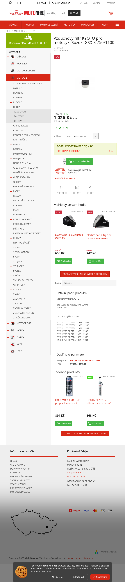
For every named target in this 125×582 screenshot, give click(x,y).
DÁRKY (20, 337)
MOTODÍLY (22, 77)
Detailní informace (63, 178)
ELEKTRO (17, 102)
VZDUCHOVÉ (20, 111)
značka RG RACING (23, 312)
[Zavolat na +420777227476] (13, 2)
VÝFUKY (17, 289)
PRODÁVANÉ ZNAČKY (21, 488)
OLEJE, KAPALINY (21, 177)
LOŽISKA (17, 149)
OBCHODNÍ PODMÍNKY (22, 476)
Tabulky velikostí (61, 3)
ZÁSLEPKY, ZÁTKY (22, 308)
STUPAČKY (18, 266)
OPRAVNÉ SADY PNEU (24, 186)
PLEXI (16, 209)
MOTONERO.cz (74, 464)
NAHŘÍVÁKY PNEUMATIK (25, 172)
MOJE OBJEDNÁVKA (20, 491)
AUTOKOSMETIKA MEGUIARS (28, 83)
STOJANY (17, 261)
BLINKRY (17, 97)
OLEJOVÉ (18, 120)
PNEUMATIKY (20, 214)
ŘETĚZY (17, 238)
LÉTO (19, 351)
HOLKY (20, 330)
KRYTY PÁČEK (20, 139)
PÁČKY (16, 191)
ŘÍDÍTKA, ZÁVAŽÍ (21, 242)
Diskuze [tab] (68, 283)
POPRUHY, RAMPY (22, 224)
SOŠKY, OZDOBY (21, 252)
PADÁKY (17, 195)
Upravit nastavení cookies (80, 558)
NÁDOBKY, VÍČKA (22, 163)
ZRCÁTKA (18, 303)
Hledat (74, 13)
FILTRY (16, 106)
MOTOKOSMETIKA (22, 153)
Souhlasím (101, 577)
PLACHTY (17, 205)
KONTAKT (41, 3)
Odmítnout (78, 577)
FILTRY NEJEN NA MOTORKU (85, 360)
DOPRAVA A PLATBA (20, 468)
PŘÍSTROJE (18, 228)
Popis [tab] (58, 283)
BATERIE (17, 88)
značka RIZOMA (21, 317)
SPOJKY (17, 256)
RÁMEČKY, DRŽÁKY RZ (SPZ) (27, 233)
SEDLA (16, 247)
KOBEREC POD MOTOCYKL (26, 135)
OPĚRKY (17, 181)
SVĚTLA (17, 270)
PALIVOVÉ (19, 116)
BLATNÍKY (18, 92)
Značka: (61, 50)
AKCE (19, 344)
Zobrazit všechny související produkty (85, 274)
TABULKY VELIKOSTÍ (20, 480)
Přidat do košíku (81, 161)
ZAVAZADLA (19, 298)
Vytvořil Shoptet (108, 551)
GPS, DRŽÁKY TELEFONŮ (25, 167)
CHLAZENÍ (18, 130)
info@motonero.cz (76, 472)
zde (49, 571)
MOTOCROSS (23, 323)
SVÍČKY (16, 275)
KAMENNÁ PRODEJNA (78, 460)
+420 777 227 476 (76, 476)
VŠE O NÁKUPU (17, 464)
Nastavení (57, 577)
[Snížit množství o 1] (64, 163)
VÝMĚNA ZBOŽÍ (18, 484)
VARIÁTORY (19, 284)
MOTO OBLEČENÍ (26, 70)
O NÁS (13, 460)
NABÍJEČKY (18, 158)
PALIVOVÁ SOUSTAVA (23, 200)
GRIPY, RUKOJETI (21, 125)
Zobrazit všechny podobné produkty (85, 433)
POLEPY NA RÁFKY (22, 219)
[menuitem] (13, 25)
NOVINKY (21, 63)
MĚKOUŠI (21, 56)
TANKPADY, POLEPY (23, 280)
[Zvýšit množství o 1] (64, 159)
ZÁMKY (16, 294)
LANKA (16, 144)
